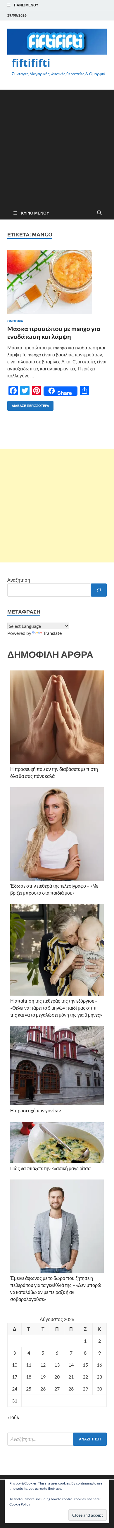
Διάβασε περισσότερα (28, 404)
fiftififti (31, 63)
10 (14, 1364)
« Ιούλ (13, 1417)
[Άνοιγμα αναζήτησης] (99, 213)
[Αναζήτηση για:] (57, 1439)
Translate (52, 633)
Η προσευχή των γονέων (35, 1110)
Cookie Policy (19, 1504)
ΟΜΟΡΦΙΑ (15, 321)
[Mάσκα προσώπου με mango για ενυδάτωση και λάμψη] (57, 282)
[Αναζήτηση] (99, 590)
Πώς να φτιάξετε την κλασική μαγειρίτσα (50, 1168)
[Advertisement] (57, 146)
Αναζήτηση (18, 580)
